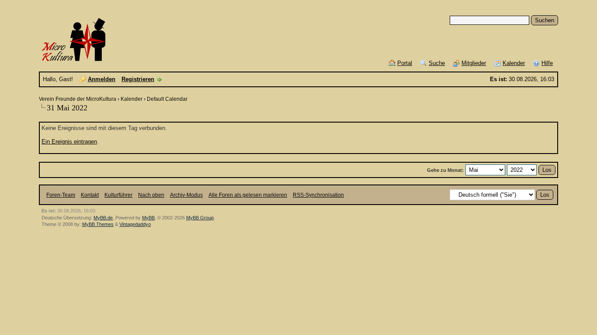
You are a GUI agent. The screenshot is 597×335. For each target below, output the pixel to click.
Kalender (514, 63)
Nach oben (151, 195)
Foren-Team (60, 195)
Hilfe (547, 63)
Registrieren (137, 79)
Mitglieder (474, 63)
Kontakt (90, 195)
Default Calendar (167, 99)
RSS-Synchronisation (318, 195)
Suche (437, 63)
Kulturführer (118, 195)
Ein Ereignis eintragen (69, 141)
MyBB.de (103, 217)
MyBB (148, 217)
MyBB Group (200, 217)
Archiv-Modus (186, 195)
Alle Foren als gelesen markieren (247, 195)
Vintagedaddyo (135, 224)
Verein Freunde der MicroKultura (77, 99)
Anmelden (101, 79)
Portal (404, 63)
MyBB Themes (98, 224)
